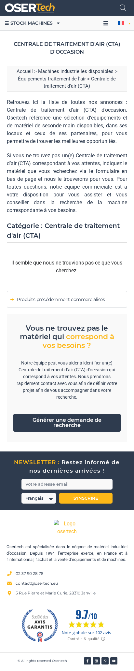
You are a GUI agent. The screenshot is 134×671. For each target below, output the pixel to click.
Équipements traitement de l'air (52, 79)
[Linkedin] (96, 660)
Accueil (25, 71)
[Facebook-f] (87, 660)
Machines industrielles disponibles (76, 71)
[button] (105, 23)
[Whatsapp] (105, 660)
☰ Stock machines (29, 23)
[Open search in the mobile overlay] (123, 8)
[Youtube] (113, 660)
